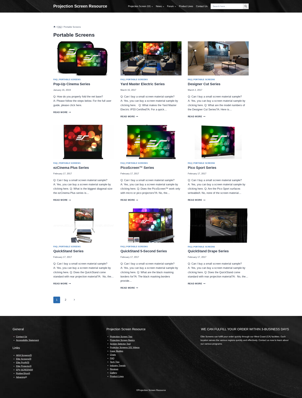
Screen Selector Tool (120, 344)
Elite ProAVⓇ (22, 362)
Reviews (114, 369)
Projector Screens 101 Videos (125, 347)
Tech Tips (114, 362)
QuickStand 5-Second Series (143, 251)
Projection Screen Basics (122, 340)
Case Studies (116, 351)
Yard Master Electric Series (142, 84)
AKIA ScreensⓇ (24, 355)
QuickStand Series (68, 251)
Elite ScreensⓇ (23, 359)
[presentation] (83, 58)
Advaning (20, 377)
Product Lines (186, 6)
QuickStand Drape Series (208, 251)
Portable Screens (70, 79)
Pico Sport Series (202, 168)
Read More (62, 112)
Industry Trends (118, 365)
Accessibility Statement (27, 340)
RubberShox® (23, 373)
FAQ (55, 79)
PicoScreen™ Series (137, 168)
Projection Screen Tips (121, 336)
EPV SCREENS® (24, 369)
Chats (113, 354)
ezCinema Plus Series (71, 168)
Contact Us (202, 6)
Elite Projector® (23, 366)
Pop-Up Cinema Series (71, 84)
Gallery (113, 372)
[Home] (54, 27)
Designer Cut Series (204, 84)
